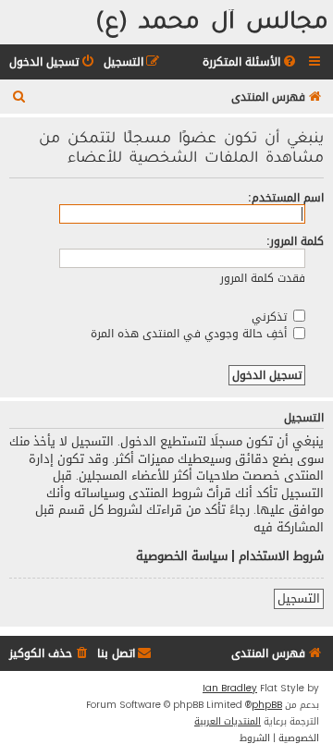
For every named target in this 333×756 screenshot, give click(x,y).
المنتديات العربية (227, 721)
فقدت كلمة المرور (262, 278)
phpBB (267, 705)
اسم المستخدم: (286, 197)
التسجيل (299, 599)
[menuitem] (251, 62)
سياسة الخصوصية (182, 556)
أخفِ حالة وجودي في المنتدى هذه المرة (190, 333)
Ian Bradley (230, 688)
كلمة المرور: (295, 240)
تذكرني (271, 316)
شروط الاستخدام (281, 556)
